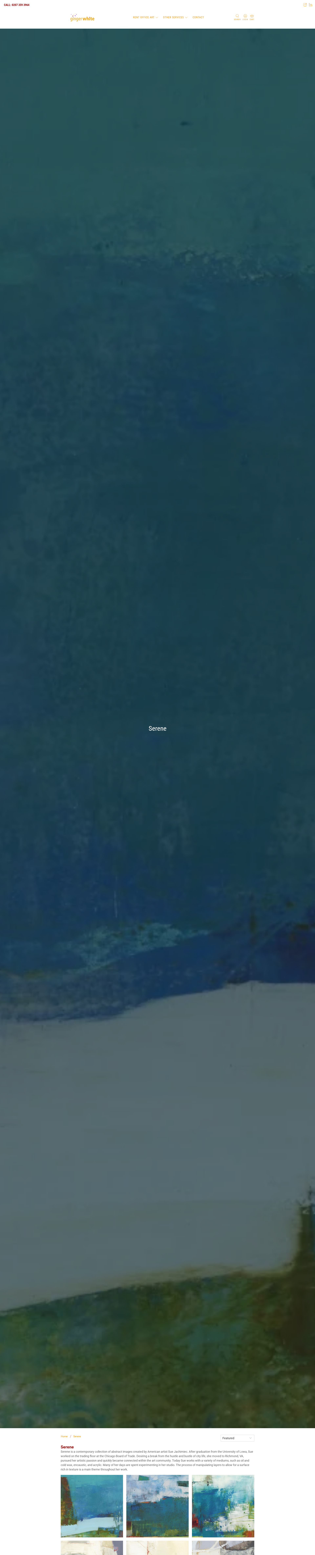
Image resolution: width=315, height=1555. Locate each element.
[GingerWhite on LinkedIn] (310, 5)
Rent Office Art (143, 17)
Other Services (173, 17)
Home (64, 1436)
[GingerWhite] (82, 18)
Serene (77, 1436)
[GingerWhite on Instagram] (305, 5)
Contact (198, 17)
